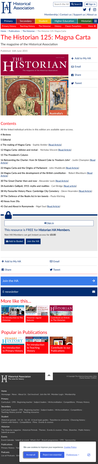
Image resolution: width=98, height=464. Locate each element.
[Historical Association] (17, 12)
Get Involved (33, 394)
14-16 (20, 420)
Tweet (78, 83)
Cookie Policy (70, 447)
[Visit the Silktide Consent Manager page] (89, 455)
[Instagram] (95, 9)
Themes (42, 430)
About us (92, 14)
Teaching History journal (11, 412)
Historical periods (8, 420)
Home (3, 31)
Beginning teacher (24, 402)
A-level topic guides (39, 420)
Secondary (26, 21)
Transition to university (59, 420)
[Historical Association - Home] (16, 381)
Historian (86, 21)
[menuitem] (8, 21)
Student (43, 21)
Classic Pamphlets (73, 26)
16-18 (27, 420)
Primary (8, 21)
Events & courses (46, 422)
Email (78, 66)
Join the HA (33, 241)
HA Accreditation (55, 402)
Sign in (50, 223)
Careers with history (9, 422)
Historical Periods (29, 430)
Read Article (55, 145)
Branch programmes (50, 440)
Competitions (69, 402)
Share (78, 75)
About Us (22, 394)
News (14, 394)
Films (35, 422)
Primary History (9, 26)
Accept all (30, 455)
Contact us (65, 14)
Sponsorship (70, 440)
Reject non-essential (52, 455)
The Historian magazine (11, 430)
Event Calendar (7, 440)
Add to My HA (83, 58)
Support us (79, 14)
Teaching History (27, 26)
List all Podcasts (8, 456)
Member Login (57, 394)
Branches (73, 430)
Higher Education (64, 21)
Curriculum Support (9, 410)
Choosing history (78, 420)
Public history (84, 430)
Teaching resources (31, 412)
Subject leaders (40, 402)
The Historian (45, 26)
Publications (14, 31)
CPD (14, 402)
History (58, 26)
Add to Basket (15, 241)
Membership (51, 14)
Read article (70, 186)
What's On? (35, 440)
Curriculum (5, 402)
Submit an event (8, 432)
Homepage (5, 394)
